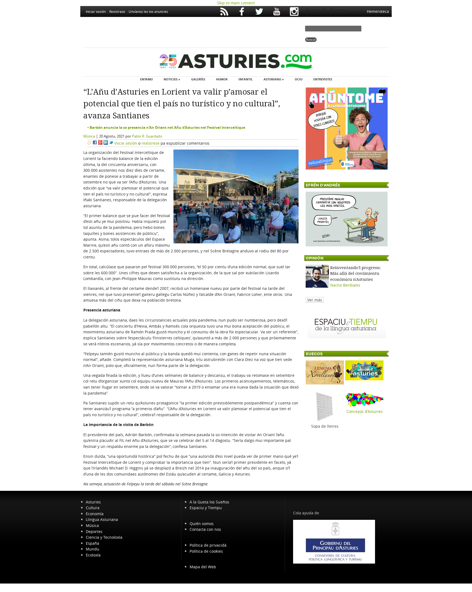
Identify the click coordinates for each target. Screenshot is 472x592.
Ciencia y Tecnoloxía (104, 537)
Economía (95, 513)
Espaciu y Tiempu (206, 507)
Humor (222, 79)
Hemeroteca (378, 11)
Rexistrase (117, 11)
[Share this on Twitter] (111, 143)
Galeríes (198, 79)
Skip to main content (236, 2)
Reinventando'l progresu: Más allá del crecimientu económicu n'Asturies (355, 273)
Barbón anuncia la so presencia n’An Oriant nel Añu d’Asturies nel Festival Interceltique (167, 127)
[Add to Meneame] (89, 143)
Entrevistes (322, 79)
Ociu (298, 79)
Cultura (92, 507)
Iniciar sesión (96, 11)
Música (89, 136)
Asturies (93, 501)
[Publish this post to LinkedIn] (106, 143)
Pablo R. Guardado (147, 136)
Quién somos (202, 523)
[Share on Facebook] (95, 143)
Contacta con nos (205, 529)
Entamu (146, 79)
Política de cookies (206, 551)
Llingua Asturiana (102, 519)
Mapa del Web (203, 566)
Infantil (245, 79)
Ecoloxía (93, 555)
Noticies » (172, 79)
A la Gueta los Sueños (209, 501)
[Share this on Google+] (100, 143)
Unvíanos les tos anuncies (148, 11)
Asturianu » (274, 79)
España (92, 543)
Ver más (314, 299)
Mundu (92, 549)
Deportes (94, 531)
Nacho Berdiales (345, 285)
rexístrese (150, 143)
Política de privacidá (208, 545)
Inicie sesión (125, 143)
